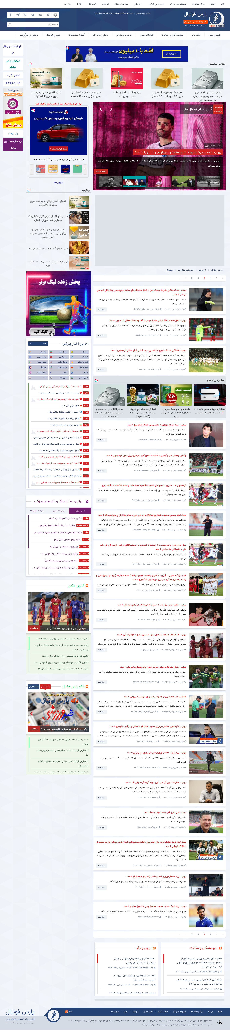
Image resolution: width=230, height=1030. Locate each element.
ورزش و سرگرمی (29, 35)
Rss (70, 1011)
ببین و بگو (143, 948)
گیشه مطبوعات (76, 35)
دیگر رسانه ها (198, 4)
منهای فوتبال (53, 35)
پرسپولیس (63, 357)
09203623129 (13, 83)
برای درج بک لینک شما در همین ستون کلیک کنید (58, 104)
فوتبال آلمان (83, 367)
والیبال (85, 372)
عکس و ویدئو (124, 35)
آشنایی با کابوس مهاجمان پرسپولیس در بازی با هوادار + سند (61, 662)
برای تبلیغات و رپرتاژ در (13, 49)
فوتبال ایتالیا (41, 362)
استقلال (85, 357)
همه (45, 343)
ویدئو (212, 4)
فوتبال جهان (146, 35)
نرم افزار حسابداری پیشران (13, 145)
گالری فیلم (202, 270)
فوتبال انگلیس (62, 362)
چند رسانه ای (216, 270)
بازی (125, 1011)
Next (111, 109)
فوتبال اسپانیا (83, 362)
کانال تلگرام (163, 1011)
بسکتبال (43, 367)
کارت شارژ (92, 4)
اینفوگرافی (138, 4)
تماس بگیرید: (13, 75)
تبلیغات (105, 4)
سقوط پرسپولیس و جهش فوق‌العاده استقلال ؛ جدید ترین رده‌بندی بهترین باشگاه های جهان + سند (88, 13)
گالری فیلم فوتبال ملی (185, 270)
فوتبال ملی (214, 35)
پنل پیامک (13, 133)
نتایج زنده (58, 183)
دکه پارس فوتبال (73, 686)
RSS (79, 4)
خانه (222, 4)
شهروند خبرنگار (121, 4)
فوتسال (85, 351)
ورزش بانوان (41, 372)
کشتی (65, 372)
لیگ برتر (195, 35)
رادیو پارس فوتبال (156, 4)
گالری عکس (83, 377)
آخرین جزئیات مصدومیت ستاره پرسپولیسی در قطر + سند (62, 638)
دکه (45, 377)
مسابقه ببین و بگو (178, 4)
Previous (100, 109)
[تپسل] (67, 48)
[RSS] (155, 948)
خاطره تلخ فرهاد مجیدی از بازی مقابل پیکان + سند (65, 656)
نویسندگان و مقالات (172, 35)
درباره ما (67, 4)
